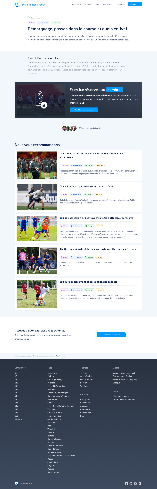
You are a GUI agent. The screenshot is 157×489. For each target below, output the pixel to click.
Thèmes (84, 367)
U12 (16, 389)
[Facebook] (127, 484)
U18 (16, 409)
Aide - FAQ (85, 409)
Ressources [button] (107, 4)
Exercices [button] (76, 4)
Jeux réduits (86, 376)
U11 (16, 386)
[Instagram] (132, 484)
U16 (16, 403)
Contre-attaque (54, 439)
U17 (16, 406)
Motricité (51, 389)
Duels (50, 426)
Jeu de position (54, 416)
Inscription (85, 399)
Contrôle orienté (54, 413)
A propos (84, 406)
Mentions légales (121, 396)
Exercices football (26, 356)
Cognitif (51, 466)
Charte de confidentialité (124, 399)
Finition (50, 376)
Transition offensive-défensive (61, 406)
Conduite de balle (55, 446)
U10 (16, 383)
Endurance (52, 432)
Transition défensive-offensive (61, 456)
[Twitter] (140, 484)
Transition (52, 409)
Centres (51, 403)
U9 (16, 379)
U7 (16, 373)
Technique (85, 373)
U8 (16, 376)
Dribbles (51, 383)
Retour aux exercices (36, 18)
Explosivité (52, 373)
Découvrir (134, 4)
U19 (16, 413)
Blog (82, 416)
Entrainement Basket (122, 376)
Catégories (20, 367)
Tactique (84, 386)
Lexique (116, 383)
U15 (16, 399)
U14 (16, 396)
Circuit (50, 459)
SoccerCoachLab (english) (125, 379)
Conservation (53, 472)
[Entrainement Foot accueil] (30, 4)
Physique (84, 383)
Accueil (17, 356)
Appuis (50, 442)
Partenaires (85, 413)
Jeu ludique (52, 462)
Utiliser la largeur (55, 452)
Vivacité (51, 429)
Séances (88, 4)
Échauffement (86, 379)
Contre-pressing (54, 379)
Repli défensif (53, 449)
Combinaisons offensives (58, 396)
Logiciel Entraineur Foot (124, 373)
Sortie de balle (54, 419)
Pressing (51, 422)
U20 (16, 416)
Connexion (121, 4)
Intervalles (52, 399)
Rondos (50, 436)
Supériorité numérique (57, 393)
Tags (49, 367)
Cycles (97, 4)
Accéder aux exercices (84, 110)
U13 (16, 393)
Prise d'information (56, 386)
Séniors (18, 419)
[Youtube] (136, 484)
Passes (50, 469)
